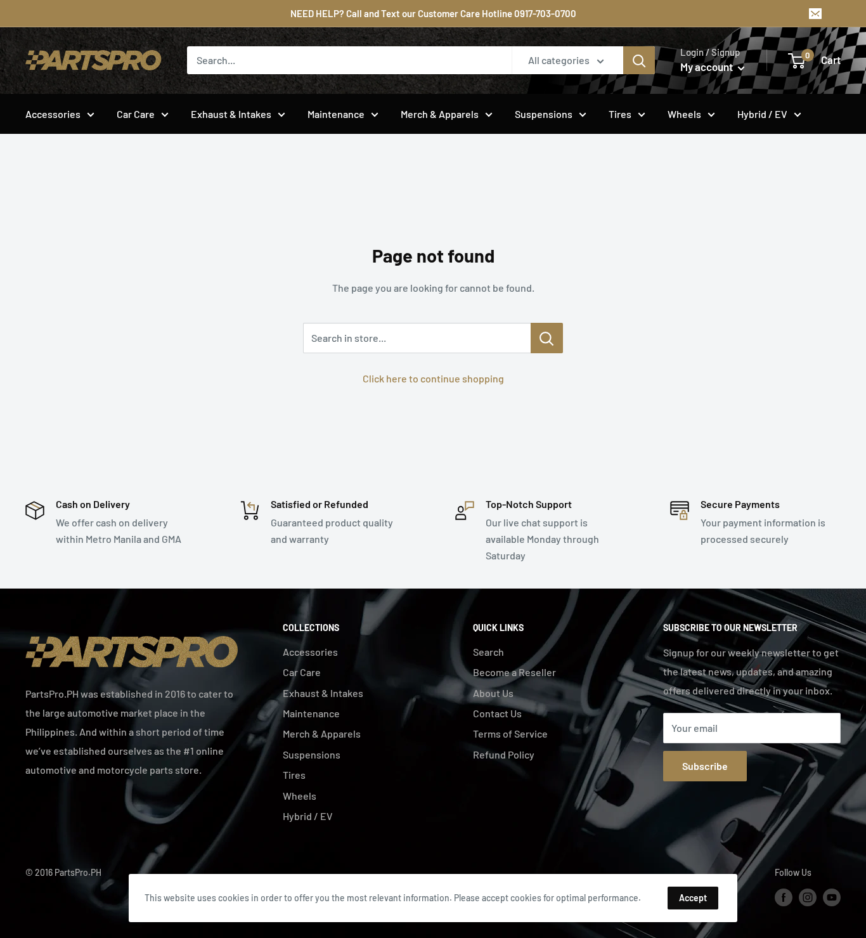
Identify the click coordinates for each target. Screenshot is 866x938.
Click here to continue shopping (433, 378)
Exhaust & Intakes (231, 114)
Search (488, 652)
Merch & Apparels (440, 114)
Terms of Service (510, 733)
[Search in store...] (547, 338)
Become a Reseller (514, 672)
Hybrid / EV (762, 114)
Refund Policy (503, 754)
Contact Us (497, 713)
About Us (493, 693)
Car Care (136, 114)
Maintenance (336, 114)
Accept (693, 897)
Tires (620, 114)
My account (707, 66)
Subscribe (705, 766)
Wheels (684, 114)
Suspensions (543, 114)
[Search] (639, 60)
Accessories (53, 114)
